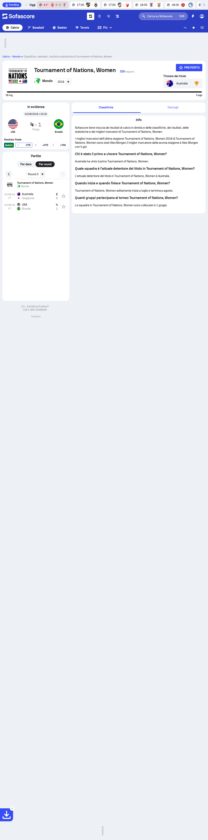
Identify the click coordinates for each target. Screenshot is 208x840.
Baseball (38, 27)
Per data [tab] (25, 164)
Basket (62, 27)
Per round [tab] (45, 164)
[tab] (106, 108)
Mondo (17, 56)
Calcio (15, 27)
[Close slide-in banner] (12, 808)
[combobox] (64, 81)
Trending (14, 4)
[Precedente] (26, 5)
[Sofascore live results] (18, 16)
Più (102, 27)
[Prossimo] (204, 5)
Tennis (84, 27)
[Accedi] (202, 16)
